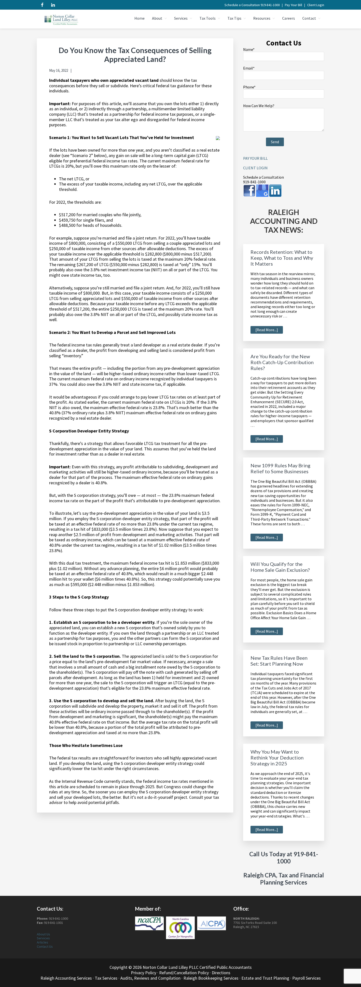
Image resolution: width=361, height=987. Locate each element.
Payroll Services (306, 978)
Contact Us (45, 946)
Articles (42, 942)
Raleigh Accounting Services (66, 978)
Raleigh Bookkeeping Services (210, 978)
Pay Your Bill (293, 5)
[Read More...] (269, 330)
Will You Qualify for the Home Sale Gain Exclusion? (280, 567)
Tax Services (106, 978)
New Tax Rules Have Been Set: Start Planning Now (278, 661)
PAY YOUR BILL (255, 158)
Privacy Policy (143, 972)
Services (43, 938)
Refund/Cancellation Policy (184, 972)
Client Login (315, 5)
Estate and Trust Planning (265, 978)
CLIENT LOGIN (255, 167)
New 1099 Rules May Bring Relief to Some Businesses (280, 468)
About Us (43, 934)
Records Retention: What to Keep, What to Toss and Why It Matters (281, 258)
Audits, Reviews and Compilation (150, 978)
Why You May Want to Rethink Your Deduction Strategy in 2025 (277, 757)
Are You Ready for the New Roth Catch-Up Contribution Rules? (282, 362)
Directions (221, 972)
